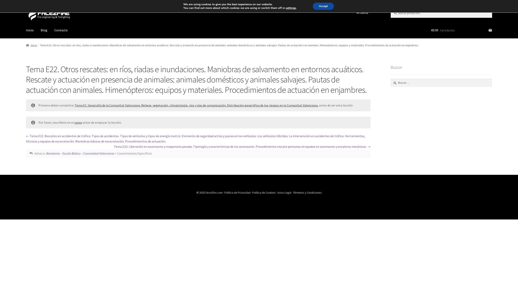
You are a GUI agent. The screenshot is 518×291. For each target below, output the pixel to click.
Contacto (61, 30)
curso (78, 122)
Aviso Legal (284, 192)
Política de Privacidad (237, 192)
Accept (323, 6)
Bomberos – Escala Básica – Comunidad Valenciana (80, 153)
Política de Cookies (264, 192)
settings (291, 8)
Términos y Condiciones (307, 192)
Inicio (30, 30)
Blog (44, 30)
